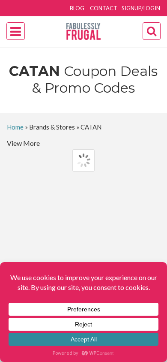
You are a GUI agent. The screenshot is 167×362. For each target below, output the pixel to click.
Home (15, 127)
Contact (103, 8)
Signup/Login (141, 8)
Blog (77, 8)
